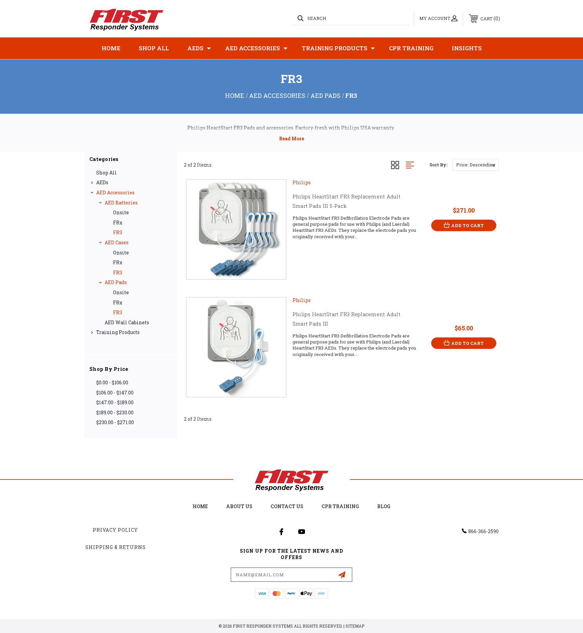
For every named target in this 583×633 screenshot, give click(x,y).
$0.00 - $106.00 (112, 382)
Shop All (154, 48)
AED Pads (116, 282)
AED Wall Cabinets (127, 322)
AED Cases (117, 242)
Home (111, 48)
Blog (383, 506)
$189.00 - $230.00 (115, 412)
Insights (467, 48)
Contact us (287, 506)
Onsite (121, 212)
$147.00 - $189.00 (115, 402)
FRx (117, 222)
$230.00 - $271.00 (115, 422)
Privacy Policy (115, 530)
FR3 (117, 232)
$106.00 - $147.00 (115, 392)
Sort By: (438, 165)
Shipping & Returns (115, 547)
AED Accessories (252, 48)
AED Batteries (121, 202)
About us (239, 506)
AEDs (195, 48)
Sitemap (354, 626)
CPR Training (411, 48)
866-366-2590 (483, 531)
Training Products (334, 48)
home (200, 506)
